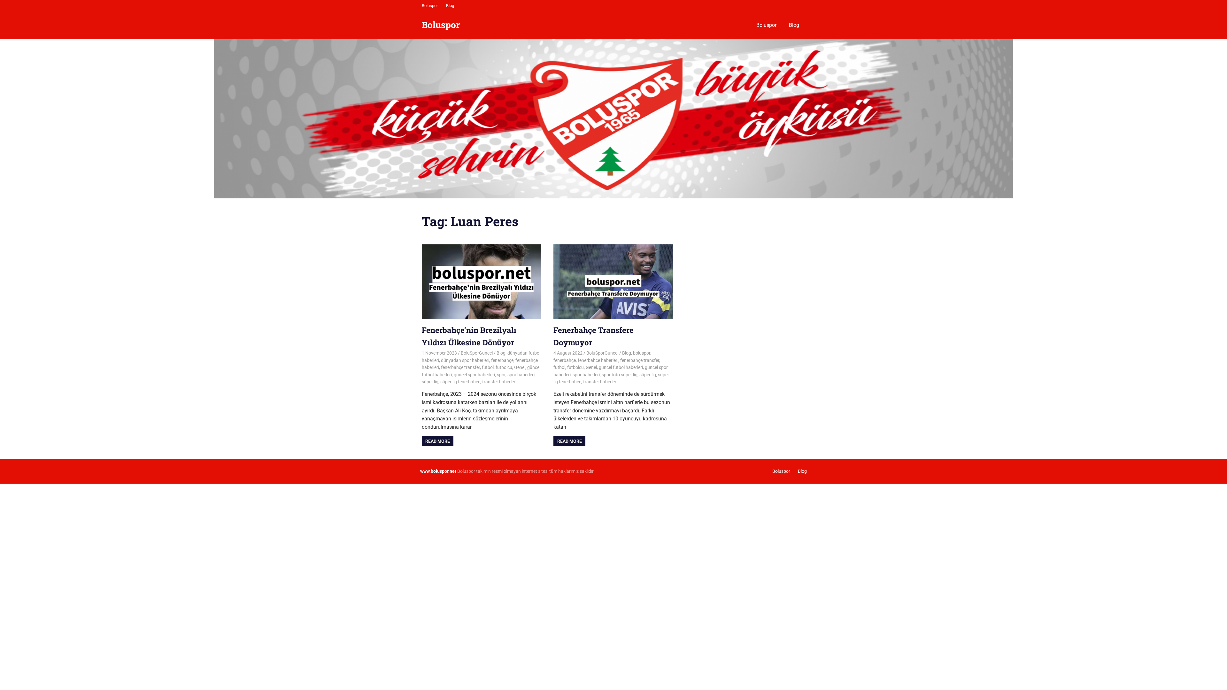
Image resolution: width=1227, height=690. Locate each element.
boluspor (641, 353)
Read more (437, 441)
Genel (519, 367)
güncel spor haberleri (474, 374)
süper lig (430, 381)
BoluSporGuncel (477, 353)
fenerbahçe (502, 360)
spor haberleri (521, 374)
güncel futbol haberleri (621, 367)
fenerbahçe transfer (460, 367)
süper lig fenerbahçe (460, 381)
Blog (450, 5)
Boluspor (430, 5)
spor (501, 374)
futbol (488, 367)
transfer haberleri (499, 381)
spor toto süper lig (619, 374)
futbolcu (504, 367)
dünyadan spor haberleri (465, 360)
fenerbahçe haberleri (598, 360)
